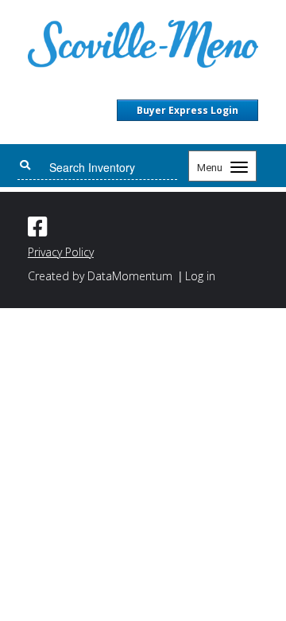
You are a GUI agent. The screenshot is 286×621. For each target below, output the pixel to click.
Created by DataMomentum (102, 275)
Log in (200, 275)
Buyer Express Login (187, 110)
